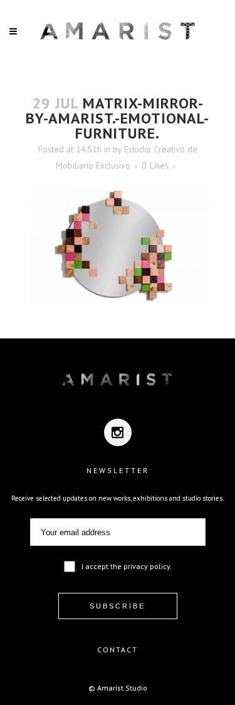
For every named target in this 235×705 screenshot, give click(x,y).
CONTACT (117, 649)
